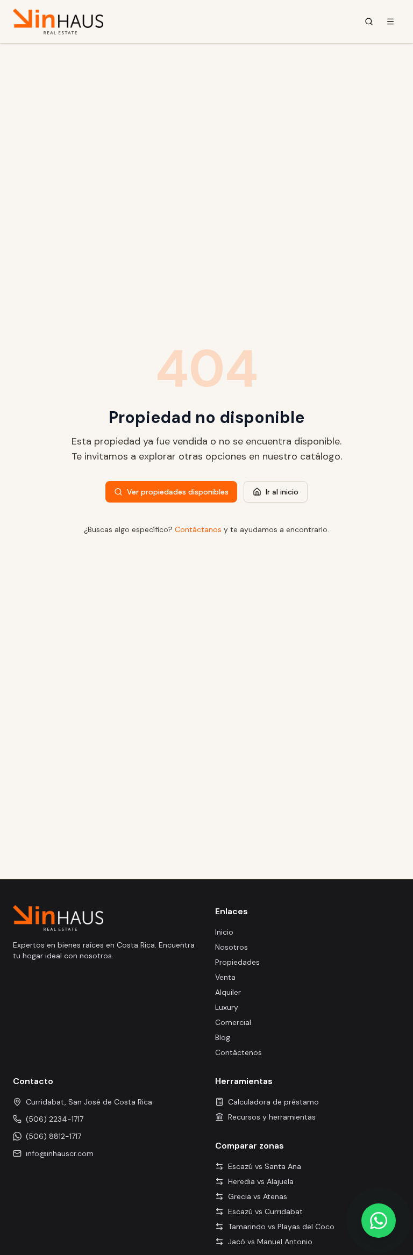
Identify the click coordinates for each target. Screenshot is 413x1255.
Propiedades (237, 962)
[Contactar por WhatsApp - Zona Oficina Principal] (378, 1220)
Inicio (224, 932)
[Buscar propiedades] (369, 21)
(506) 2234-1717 (54, 1119)
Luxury (226, 1007)
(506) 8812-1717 (53, 1136)
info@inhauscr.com (60, 1153)
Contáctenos (238, 1052)
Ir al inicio (282, 492)
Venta (225, 977)
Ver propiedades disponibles (178, 492)
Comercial (233, 1022)
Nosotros (231, 947)
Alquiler (228, 992)
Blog (222, 1037)
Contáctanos (198, 529)
